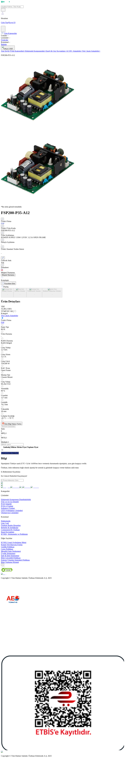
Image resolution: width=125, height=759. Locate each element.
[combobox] (2, 564)
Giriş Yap (4, 22)
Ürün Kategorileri (17, 51)
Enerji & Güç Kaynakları (56, 51)
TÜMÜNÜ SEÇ (7, 311)
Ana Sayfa (5, 51)
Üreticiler (4, 40)
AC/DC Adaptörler (74, 51)
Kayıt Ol (12, 22)
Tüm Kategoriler (10, 33)
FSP (2, 322)
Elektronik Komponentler (35, 51)
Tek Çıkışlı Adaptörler (91, 51)
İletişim (4, 44)
